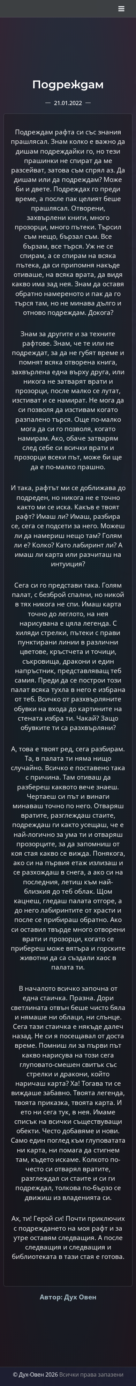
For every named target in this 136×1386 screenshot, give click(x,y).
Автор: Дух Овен (68, 1297)
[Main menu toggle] (121, 8)
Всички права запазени (91, 1374)
